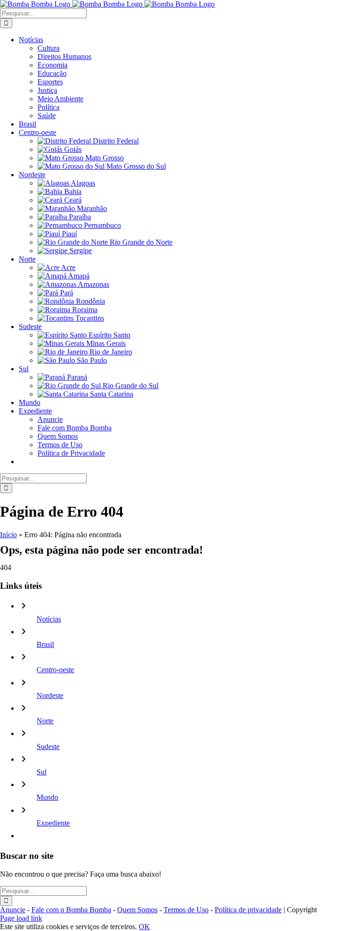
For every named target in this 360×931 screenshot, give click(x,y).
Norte (45, 721)
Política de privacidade (248, 910)
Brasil (45, 644)
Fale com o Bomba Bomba (71, 910)
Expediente (53, 823)
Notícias (49, 619)
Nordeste (50, 695)
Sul (41, 772)
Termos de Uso (186, 910)
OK (144, 927)
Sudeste (48, 747)
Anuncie (12, 910)
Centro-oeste (55, 670)
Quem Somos (137, 910)
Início (8, 535)
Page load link (21, 918)
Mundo (47, 797)
